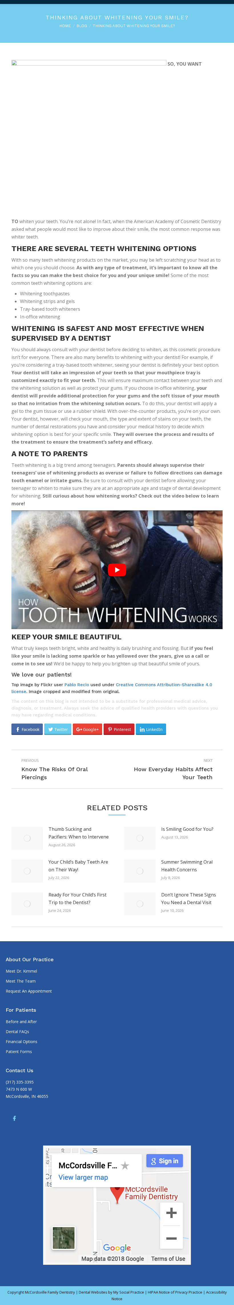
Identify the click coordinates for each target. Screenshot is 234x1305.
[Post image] (27, 838)
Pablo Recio (76, 684)
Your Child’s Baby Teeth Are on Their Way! (78, 866)
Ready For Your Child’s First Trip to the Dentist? (77, 899)
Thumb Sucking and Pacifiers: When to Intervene (79, 833)
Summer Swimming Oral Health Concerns (187, 866)
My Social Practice (128, 1292)
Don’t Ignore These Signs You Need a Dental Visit (188, 899)
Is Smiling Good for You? (187, 829)
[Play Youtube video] (117, 569)
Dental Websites (93, 1292)
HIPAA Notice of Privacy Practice (175, 1292)
